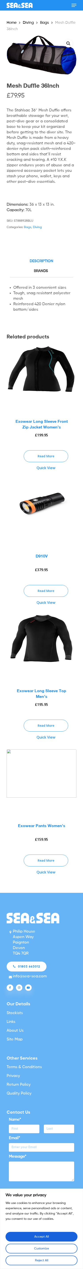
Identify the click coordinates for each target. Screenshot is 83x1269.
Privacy (13, 1076)
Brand (40, 271)
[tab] (41, 261)
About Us (15, 1031)
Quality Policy (19, 1093)
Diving (28, 23)
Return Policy (19, 1085)
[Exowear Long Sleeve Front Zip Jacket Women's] (41, 378)
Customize (41, 1248)
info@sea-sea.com (30, 976)
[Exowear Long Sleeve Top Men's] (41, 647)
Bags (44, 23)
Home (12, 23)
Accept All (41, 1236)
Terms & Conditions (24, 1067)
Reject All (41, 1260)
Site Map (15, 1039)
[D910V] (41, 513)
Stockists (15, 1013)
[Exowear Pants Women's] (41, 782)
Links (11, 1022)
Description (41, 261)
